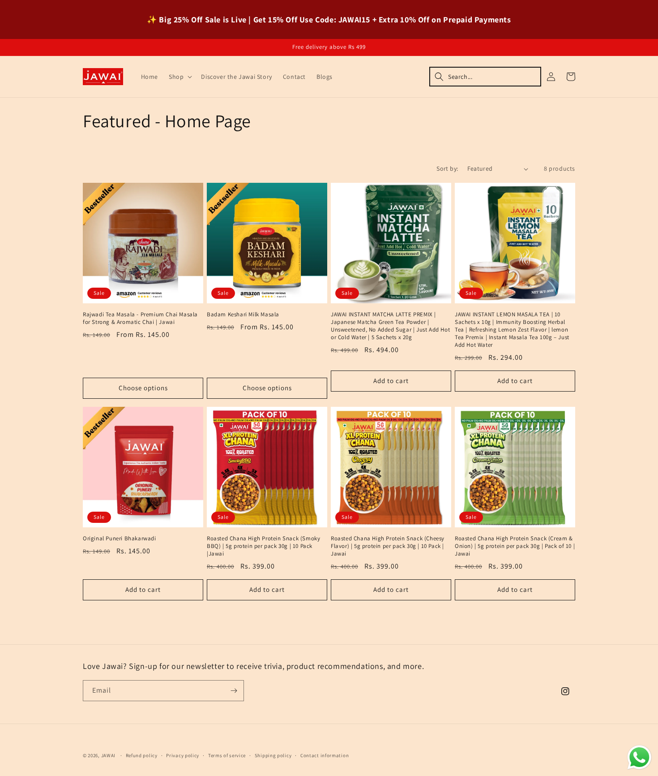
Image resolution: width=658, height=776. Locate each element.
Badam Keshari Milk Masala (243, 314)
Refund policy (142, 755)
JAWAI (108, 755)
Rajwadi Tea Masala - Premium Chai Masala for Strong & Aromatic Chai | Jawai (140, 318)
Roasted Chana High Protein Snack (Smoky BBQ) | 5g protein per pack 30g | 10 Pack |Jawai (263, 546)
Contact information (324, 755)
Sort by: (447, 168)
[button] (179, 76)
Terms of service (227, 755)
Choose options (143, 388)
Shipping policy (273, 755)
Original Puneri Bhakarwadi (119, 538)
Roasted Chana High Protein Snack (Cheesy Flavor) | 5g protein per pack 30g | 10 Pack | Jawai (387, 546)
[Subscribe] (234, 690)
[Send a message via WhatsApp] (639, 757)
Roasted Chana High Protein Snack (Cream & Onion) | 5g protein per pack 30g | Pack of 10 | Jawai (515, 546)
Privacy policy (182, 755)
